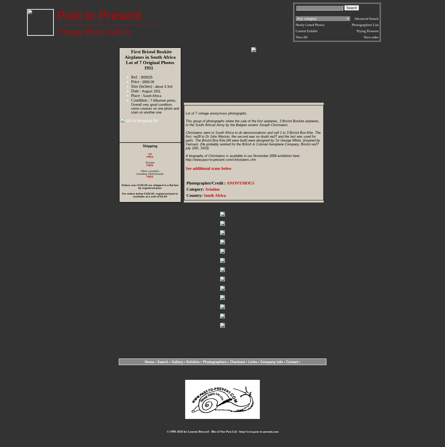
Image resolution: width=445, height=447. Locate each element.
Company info (272, 362)
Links (252, 362)
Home (149, 362)
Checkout (237, 362)
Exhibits (193, 362)
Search (162, 362)
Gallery (177, 362)
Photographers (215, 362)
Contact (292, 362)
